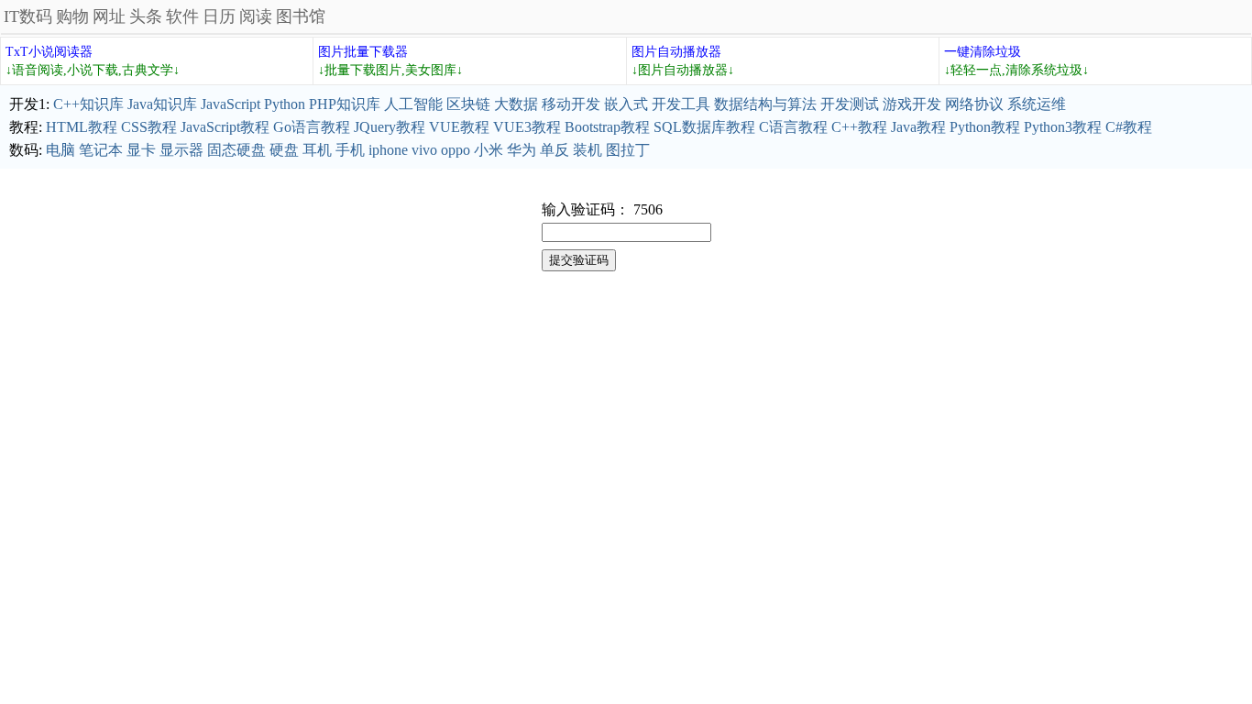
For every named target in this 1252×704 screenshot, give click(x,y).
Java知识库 (162, 104)
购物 (72, 16)
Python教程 (985, 127)
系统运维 (1036, 104)
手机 (350, 150)
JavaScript (230, 104)
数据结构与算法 (765, 104)
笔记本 (101, 150)
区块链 (468, 104)
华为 (521, 150)
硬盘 (284, 150)
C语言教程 (793, 127)
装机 (587, 150)
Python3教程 (1063, 127)
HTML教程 (81, 127)
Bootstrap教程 (607, 127)
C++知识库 (88, 104)
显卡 (141, 150)
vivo (424, 150)
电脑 (60, 150)
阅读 (255, 16)
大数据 (516, 104)
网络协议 (974, 104)
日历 (219, 16)
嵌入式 (626, 104)
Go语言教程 (311, 127)
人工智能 (413, 104)
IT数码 (28, 16)
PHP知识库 (344, 104)
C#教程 (1128, 127)
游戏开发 (912, 104)
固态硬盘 (236, 150)
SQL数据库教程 (704, 127)
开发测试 (849, 104)
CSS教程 (149, 127)
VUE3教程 (527, 127)
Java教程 (918, 127)
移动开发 (571, 104)
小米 (488, 150)
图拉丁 (628, 150)
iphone (388, 150)
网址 (109, 16)
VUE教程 (459, 127)
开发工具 (681, 104)
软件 (182, 16)
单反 (554, 150)
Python (284, 104)
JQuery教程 (389, 127)
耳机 (317, 150)
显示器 (181, 150)
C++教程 (859, 127)
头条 (145, 16)
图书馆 (300, 16)
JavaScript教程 (225, 127)
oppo (455, 150)
